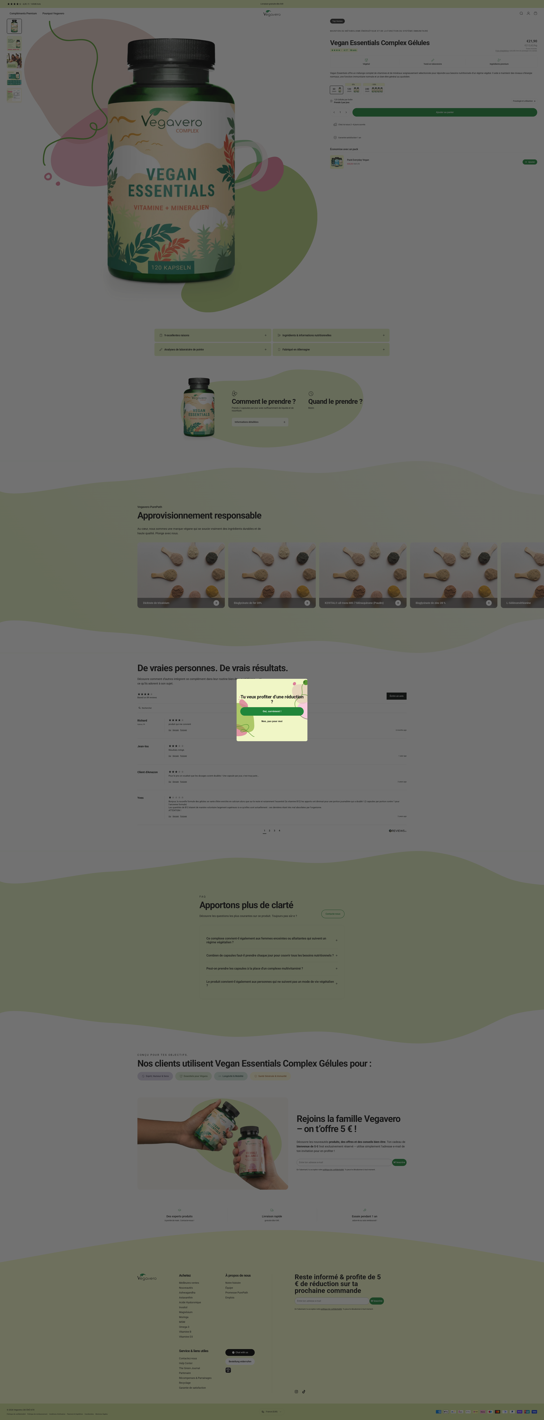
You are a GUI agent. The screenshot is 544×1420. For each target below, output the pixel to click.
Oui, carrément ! (272, 711)
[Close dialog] (304, 682)
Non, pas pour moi (272, 721)
